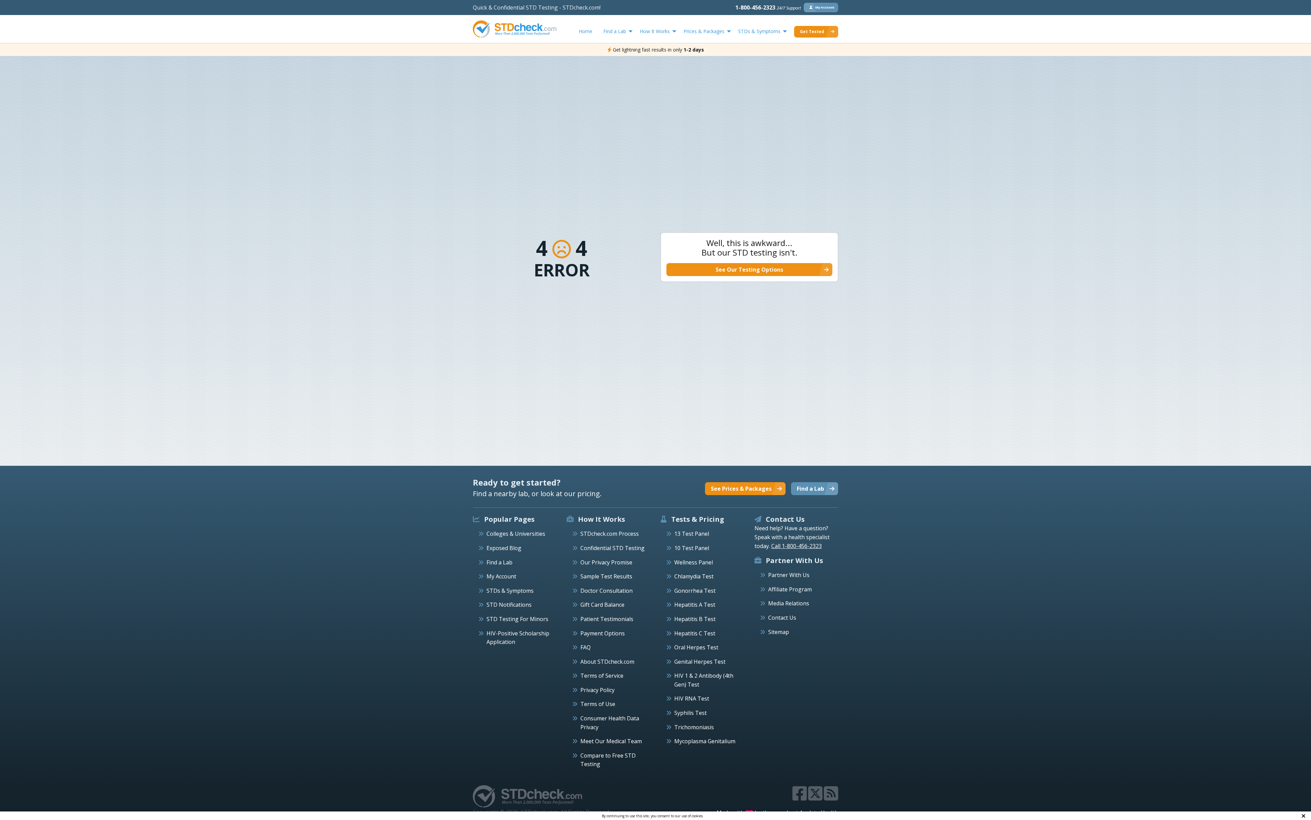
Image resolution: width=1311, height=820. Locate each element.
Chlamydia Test (694, 576)
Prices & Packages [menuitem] (703, 31)
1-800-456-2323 (768, 7)
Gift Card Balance (602, 604)
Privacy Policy (597, 690)
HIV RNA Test (691, 698)
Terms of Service (601, 675)
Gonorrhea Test (695, 590)
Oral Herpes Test (696, 647)
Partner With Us (788, 575)
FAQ (585, 647)
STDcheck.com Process (609, 533)
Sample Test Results (606, 576)
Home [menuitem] (585, 31)
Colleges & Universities (516, 533)
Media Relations (788, 603)
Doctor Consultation (606, 590)
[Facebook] (800, 797)
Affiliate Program (790, 589)
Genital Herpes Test (699, 661)
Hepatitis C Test (694, 633)
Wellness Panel (693, 562)
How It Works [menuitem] (655, 31)
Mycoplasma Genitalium (704, 741)
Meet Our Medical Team (611, 741)
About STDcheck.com (607, 661)
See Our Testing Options (749, 269)
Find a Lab (499, 562)
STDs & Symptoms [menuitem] (759, 31)
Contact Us (782, 617)
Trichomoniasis (694, 727)
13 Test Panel (691, 533)
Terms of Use (597, 704)
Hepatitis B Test (695, 619)
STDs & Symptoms (510, 590)
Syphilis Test (690, 713)
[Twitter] (816, 797)
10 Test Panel (691, 548)
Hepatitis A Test (694, 604)
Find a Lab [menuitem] (614, 31)
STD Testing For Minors (517, 619)
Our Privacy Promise (606, 562)
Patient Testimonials (606, 619)
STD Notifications (509, 604)
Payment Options (602, 633)
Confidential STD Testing (612, 548)
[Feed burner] (831, 797)
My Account (501, 576)
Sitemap (778, 632)
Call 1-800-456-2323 (796, 546)
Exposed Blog (504, 548)
